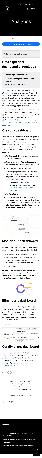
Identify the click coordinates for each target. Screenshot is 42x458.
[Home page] (7, 10)
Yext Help (5, 39)
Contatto (5, 425)
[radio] (15, 385)
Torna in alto (6, 402)
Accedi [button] (32, 9)
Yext (3, 433)
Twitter (7, 372)
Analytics (12, 39)
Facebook (4, 372)
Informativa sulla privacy (27, 440)
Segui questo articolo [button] (20, 44)
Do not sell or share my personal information (17, 445)
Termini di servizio (8, 440)
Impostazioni (6, 442)
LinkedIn (11, 372)
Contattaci (27, 395)
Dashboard (21, 39)
